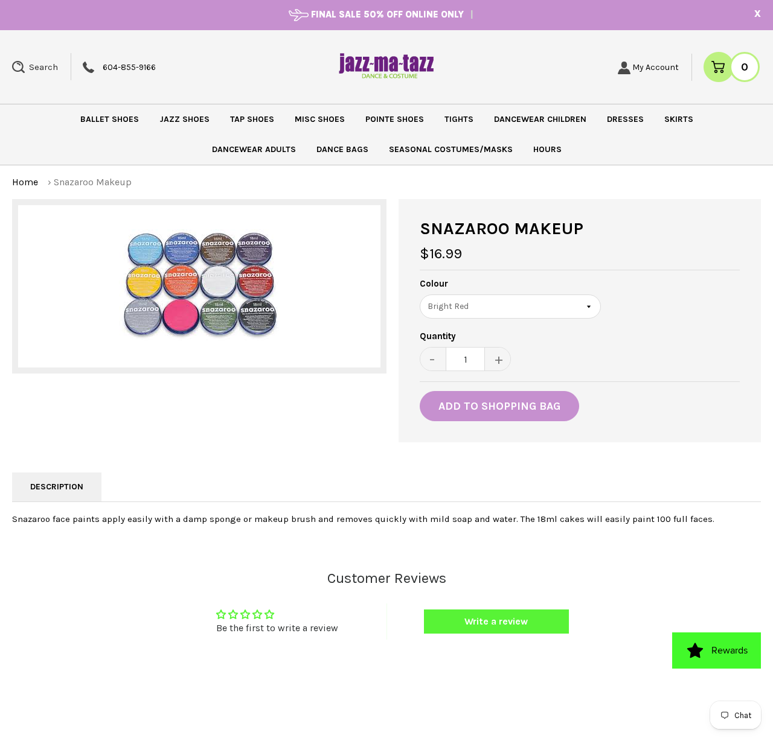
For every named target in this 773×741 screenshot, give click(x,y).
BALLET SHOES (109, 119)
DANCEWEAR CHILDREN (540, 119)
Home (25, 182)
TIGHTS (458, 119)
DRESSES (625, 119)
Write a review (496, 621)
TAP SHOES (252, 119)
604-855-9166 (129, 67)
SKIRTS (678, 119)
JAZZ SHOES (184, 119)
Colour (434, 283)
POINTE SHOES (394, 119)
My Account (654, 67)
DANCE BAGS (342, 149)
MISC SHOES (320, 119)
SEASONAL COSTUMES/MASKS (451, 149)
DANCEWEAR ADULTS (254, 149)
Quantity (438, 336)
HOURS (547, 149)
